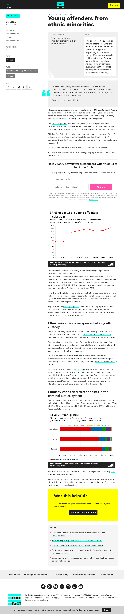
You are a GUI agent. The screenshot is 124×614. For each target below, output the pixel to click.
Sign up (101, 187)
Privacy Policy (93, 200)
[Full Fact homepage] (60, 5)
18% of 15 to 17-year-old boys (97, 335)
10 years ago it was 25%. (72, 315)
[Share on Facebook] (8, 87)
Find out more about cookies (88, 610)
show (89, 342)
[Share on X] (13, 87)
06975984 (88, 595)
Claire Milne (11, 22)
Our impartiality (61, 575)
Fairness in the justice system (21, 71)
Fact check (13, 15)
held (50, 296)
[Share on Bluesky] (19, 87)
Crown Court (74, 348)
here (113, 472)
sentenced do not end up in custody (98, 116)
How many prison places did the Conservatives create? (77, 541)
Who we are (14, 575)
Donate (114, 5)
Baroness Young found (105, 362)
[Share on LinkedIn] (24, 87)
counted (85, 148)
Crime (10, 60)
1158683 (56, 595)
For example (84, 282)
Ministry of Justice (71, 307)
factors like (80, 369)
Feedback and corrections (85, 575)
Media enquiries (108, 575)
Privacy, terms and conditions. (36, 600)
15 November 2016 (69, 100)
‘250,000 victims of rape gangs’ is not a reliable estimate (77, 545)
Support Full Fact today (83, 513)
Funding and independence (37, 575)
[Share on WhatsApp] (29, 87)
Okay (107, 610)
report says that (59, 124)
